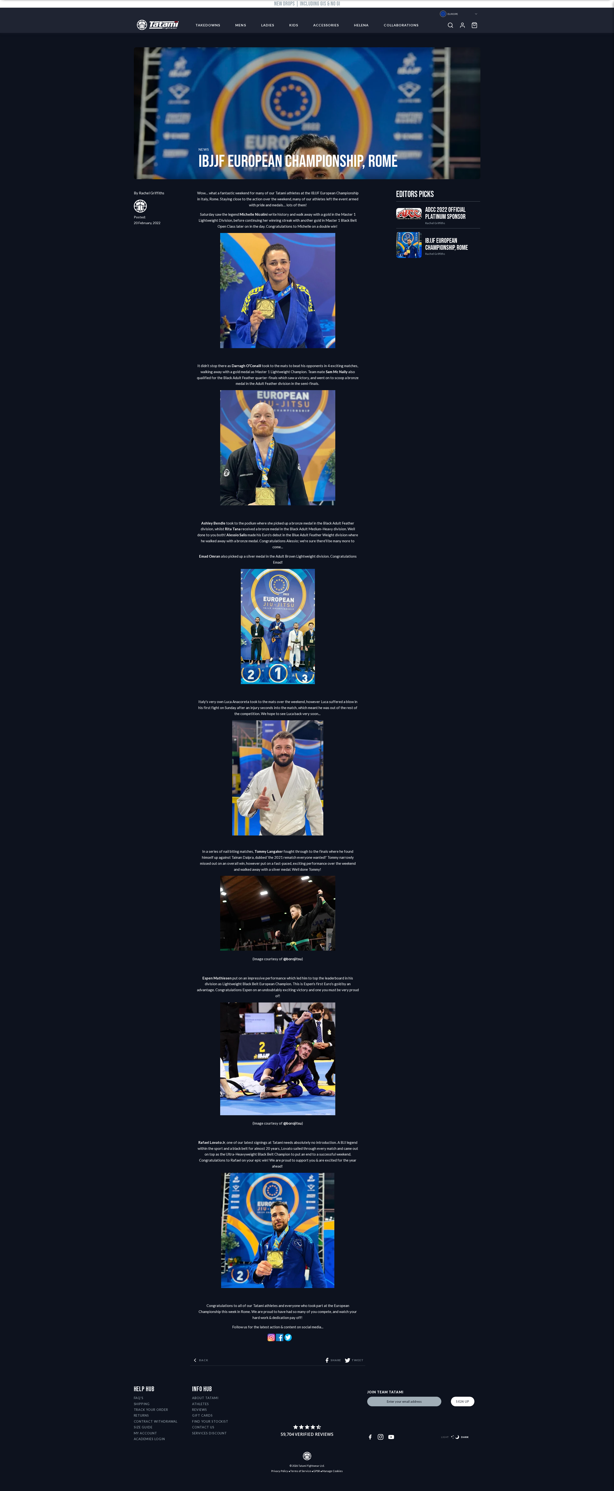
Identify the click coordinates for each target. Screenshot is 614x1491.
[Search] (450, 25)
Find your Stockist (210, 1421)
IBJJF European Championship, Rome (446, 244)
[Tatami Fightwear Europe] (156, 25)
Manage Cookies (332, 1471)
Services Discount (209, 1433)
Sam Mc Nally (337, 372)
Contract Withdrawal (156, 1421)
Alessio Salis (236, 535)
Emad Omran (209, 556)
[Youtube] (391, 1437)
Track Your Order (151, 1410)
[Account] (462, 25)
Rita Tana (233, 529)
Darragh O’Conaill (246, 366)
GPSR (316, 1471)
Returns (141, 1415)
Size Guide (143, 1427)
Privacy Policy (279, 1471)
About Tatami (205, 1398)
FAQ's (139, 1398)
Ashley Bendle (213, 523)
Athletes (200, 1404)
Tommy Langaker (268, 851)
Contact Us (203, 1427)
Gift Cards (202, 1415)
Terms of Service (300, 1471)
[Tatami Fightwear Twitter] (288, 1340)
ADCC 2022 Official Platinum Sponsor (445, 213)
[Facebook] (370, 1437)
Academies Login (149, 1439)
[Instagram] (381, 1437)
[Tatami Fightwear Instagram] (271, 1340)
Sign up (462, 1401)
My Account (145, 1433)
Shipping (142, 1404)
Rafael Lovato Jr (211, 1142)
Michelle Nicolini (254, 214)
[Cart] (474, 25)
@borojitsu (292, 959)
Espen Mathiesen (217, 978)
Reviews (199, 1410)
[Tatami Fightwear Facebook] (279, 1340)
